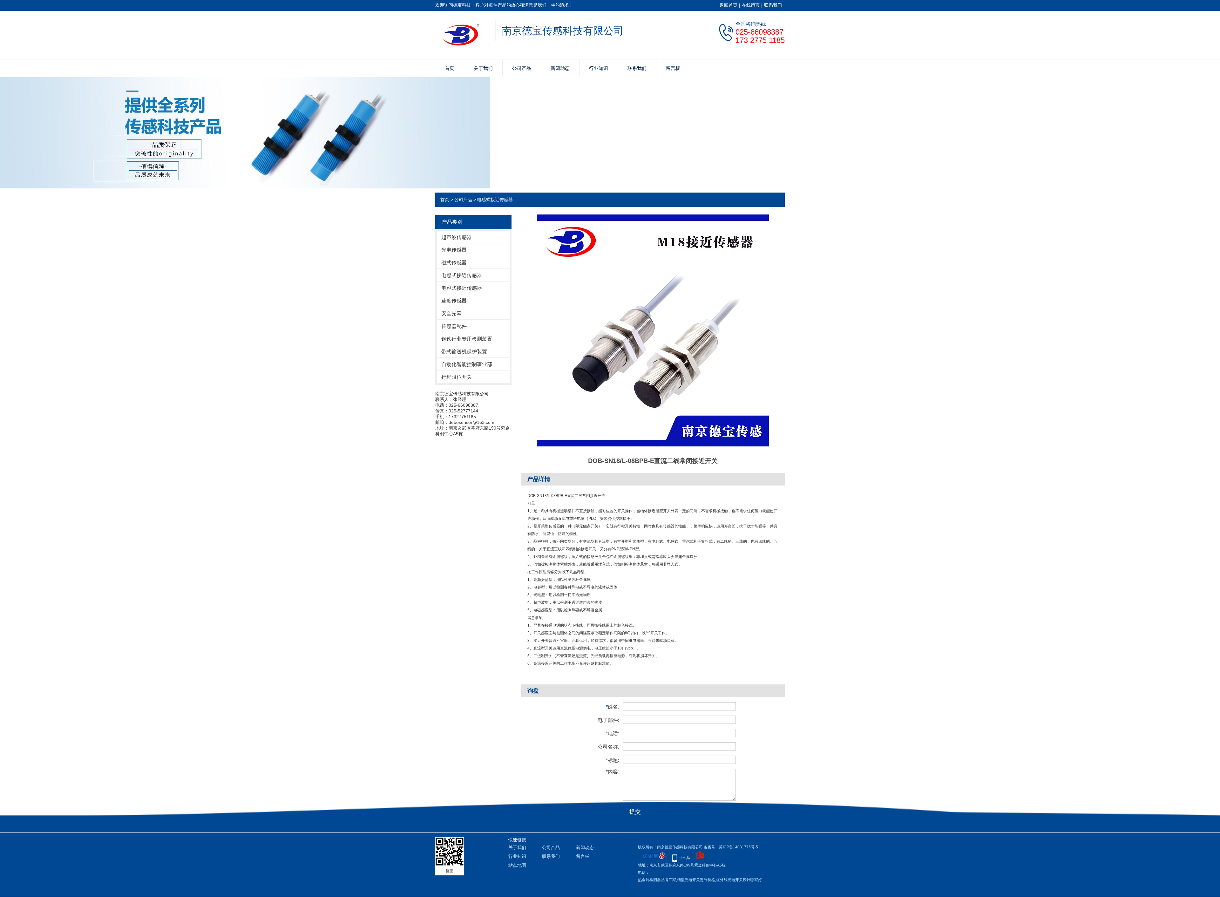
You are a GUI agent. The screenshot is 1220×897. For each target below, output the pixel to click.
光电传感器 (454, 250)
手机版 (685, 857)
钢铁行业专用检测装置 (466, 339)
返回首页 (728, 5)
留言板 (673, 68)
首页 (449, 68)
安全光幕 (451, 313)
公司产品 (521, 68)
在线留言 (751, 5)
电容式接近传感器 (461, 288)
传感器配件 (454, 326)
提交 (635, 812)
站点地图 (517, 865)
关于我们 (483, 68)
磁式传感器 (454, 262)
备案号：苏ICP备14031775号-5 (731, 847)
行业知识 (598, 68)
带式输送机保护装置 (464, 351)
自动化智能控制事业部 (466, 364)
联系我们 (773, 5)
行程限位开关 (456, 377)
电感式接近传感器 (495, 199)
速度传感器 (454, 300)
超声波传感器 (456, 237)
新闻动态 (560, 68)
